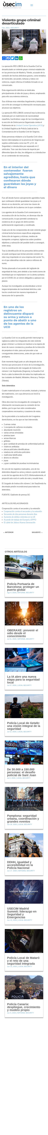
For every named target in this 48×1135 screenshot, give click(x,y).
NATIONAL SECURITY (25, 593)
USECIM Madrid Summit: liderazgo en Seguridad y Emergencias (21, 913)
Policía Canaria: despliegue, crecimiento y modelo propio (23, 1007)
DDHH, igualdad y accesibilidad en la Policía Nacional (20, 864)
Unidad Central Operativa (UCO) (29, 125)
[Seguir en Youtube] (13, 1106)
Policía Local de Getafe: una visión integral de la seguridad (23, 725)
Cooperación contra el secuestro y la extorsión (23, 511)
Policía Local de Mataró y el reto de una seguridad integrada (23, 960)
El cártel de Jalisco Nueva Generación (19, 523)
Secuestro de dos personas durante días (20, 514)
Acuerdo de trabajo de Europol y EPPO (20, 520)
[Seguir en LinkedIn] (8, 1106)
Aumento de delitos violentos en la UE (19, 517)
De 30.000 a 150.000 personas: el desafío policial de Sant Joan (21, 772)
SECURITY (15, 28)
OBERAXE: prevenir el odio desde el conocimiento (22, 633)
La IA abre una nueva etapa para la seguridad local (23, 679)
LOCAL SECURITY (24, 685)
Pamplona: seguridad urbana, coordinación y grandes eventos (23, 818)
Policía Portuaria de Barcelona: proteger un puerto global (23, 586)
